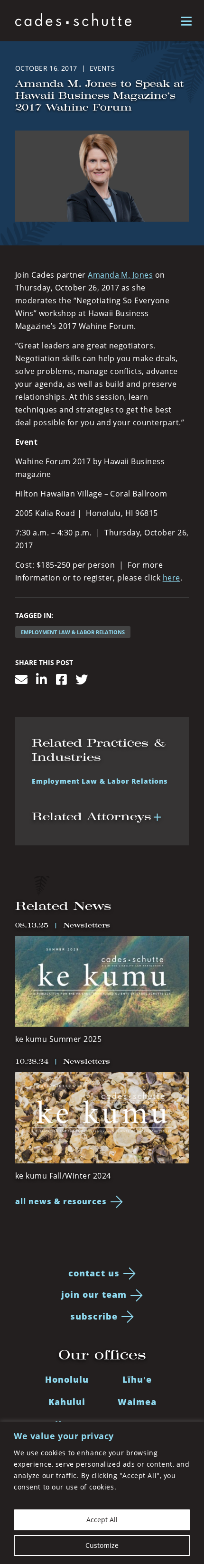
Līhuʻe (137, 1379)
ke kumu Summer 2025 (58, 1039)
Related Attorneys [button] (91, 816)
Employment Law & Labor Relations (73, 632)
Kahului (67, 1401)
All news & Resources (61, 1201)
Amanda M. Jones (120, 275)
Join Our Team (94, 1294)
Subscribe (94, 1316)
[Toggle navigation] (186, 20)
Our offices (102, 1354)
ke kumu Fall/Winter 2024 (63, 1176)
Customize (102, 1545)
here (171, 577)
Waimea (137, 1401)
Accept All (102, 1519)
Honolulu (67, 1379)
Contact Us (94, 1273)
